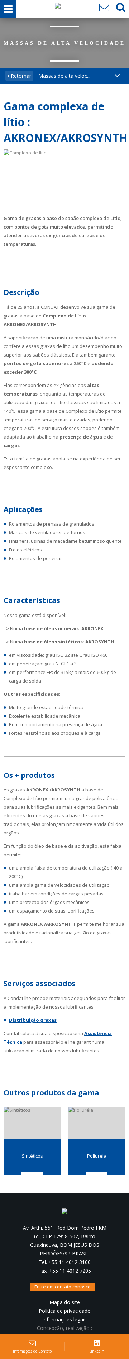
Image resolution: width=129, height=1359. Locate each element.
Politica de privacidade (64, 1310)
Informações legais (64, 1319)
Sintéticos (32, 1156)
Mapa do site (64, 1302)
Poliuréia (96, 1156)
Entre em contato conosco (62, 1286)
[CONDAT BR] (57, 7)
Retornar (20, 75)
